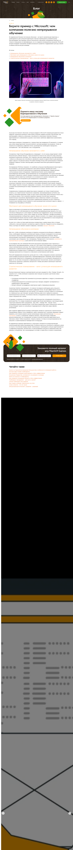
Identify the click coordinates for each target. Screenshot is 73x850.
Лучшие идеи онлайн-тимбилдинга (19, 371)
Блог (28, 2)
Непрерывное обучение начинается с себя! (23, 53)
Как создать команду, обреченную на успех (22, 383)
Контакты (32, 2)
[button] (62, 2)
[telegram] (51, 2)
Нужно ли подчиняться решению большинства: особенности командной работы (32, 370)
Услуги (18, 2)
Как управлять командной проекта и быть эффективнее (25, 378)
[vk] (46, 2)
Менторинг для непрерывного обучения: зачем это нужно (27, 55)
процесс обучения (48, 225)
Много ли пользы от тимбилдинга (19, 376)
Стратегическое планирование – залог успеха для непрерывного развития (32, 58)
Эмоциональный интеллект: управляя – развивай (23, 386)
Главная (13, 2)
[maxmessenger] (54, 2)
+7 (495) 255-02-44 (41, 2)
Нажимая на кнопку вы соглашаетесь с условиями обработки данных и (25, 359)
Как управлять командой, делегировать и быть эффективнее (27, 373)
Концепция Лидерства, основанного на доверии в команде (26, 375)
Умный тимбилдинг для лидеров (18, 381)
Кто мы (23, 2)
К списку (12, 20)
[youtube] (49, 2)
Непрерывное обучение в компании (20, 56)
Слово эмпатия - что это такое (18, 384)
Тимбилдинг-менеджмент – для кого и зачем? (22, 379)
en (69, 2)
